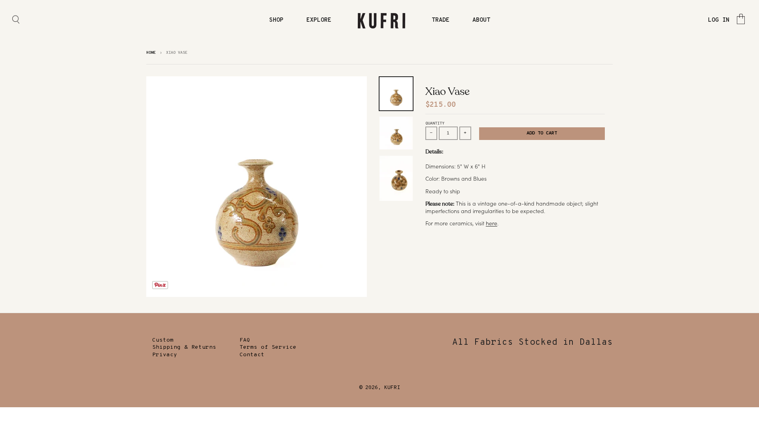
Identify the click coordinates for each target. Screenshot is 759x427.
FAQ (245, 340)
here (491, 223)
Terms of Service (268, 347)
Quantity (434, 123)
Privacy (164, 354)
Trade (440, 20)
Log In (718, 20)
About (481, 20)
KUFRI (392, 388)
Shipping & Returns (184, 347)
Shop (276, 20)
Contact (252, 354)
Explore (318, 20)
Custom (163, 340)
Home (151, 52)
